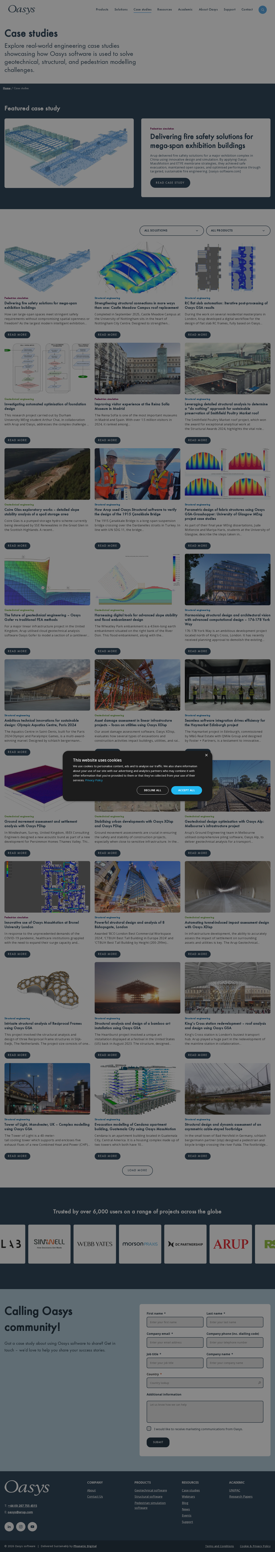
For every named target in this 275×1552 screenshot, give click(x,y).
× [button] (206, 755)
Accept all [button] (186, 790)
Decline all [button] (152, 790)
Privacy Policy (94, 780)
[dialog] (137, 776)
